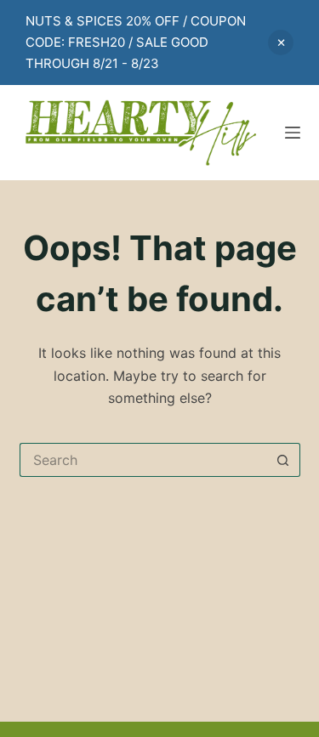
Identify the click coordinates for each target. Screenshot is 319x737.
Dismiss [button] (280, 42)
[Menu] (292, 132)
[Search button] (283, 460)
